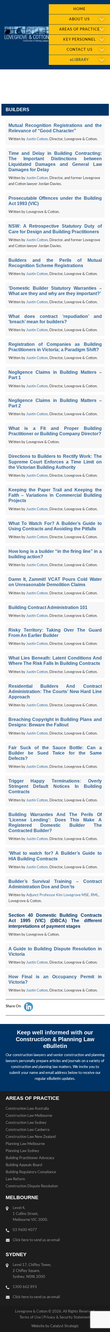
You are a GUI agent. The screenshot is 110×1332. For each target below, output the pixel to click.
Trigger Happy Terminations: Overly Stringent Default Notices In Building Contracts (55, 786)
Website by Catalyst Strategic (55, 1326)
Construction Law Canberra (27, 1130)
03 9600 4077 (25, 1230)
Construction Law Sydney (26, 1123)
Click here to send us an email (36, 1240)
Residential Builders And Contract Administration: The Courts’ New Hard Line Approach (55, 691)
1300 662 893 (25, 1287)
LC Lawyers (26, 34)
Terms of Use (30, 1317)
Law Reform (15, 1179)
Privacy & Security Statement (67, 1317)
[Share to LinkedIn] (28, 1006)
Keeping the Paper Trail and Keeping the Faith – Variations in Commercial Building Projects (55, 495)
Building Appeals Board (24, 1165)
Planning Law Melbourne (25, 1144)
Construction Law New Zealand (31, 1137)
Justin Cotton (37, 139)
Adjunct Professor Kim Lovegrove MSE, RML (62, 895)
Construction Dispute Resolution (32, 1186)
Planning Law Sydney (22, 1151)
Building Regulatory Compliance (31, 1172)
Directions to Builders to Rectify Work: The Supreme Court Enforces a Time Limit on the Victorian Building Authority (55, 461)
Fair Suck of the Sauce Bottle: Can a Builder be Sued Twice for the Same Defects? (55, 753)
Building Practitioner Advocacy (30, 1158)
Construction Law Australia (27, 1109)
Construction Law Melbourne (29, 1116)
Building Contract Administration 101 (47, 607)
